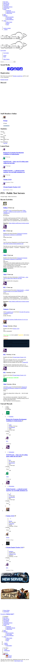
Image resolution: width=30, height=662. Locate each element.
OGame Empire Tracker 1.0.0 (11, 187)
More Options (6, 59)
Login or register (7, 28)
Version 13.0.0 (7, 179)
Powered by (7, 614)
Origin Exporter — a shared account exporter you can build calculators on (14, 171)
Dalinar (5, 207)
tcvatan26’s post (9, 311)
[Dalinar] (5, 205)
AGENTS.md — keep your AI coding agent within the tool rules (15, 278)
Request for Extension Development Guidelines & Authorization (13, 153)
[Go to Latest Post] (7, 438)
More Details (17, 660)
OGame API (25, 362)
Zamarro (6, 309)
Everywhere (3, 50)
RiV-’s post (8, 210)
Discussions (11, 486)
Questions (11, 416)
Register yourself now (18, 76)
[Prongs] (5, 323)
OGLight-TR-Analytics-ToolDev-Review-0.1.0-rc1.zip (15, 319)
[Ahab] (5, 252)
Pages (4, 56)
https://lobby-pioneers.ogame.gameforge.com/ (13, 243)
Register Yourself (4, 79)
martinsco (11, 551)
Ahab (4, 165)
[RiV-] (5, 228)
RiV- (4, 156)
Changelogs (11, 523)
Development (12, 427)
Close (21, 660)
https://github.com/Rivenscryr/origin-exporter (19, 223)
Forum (4, 55)
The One (5, 143)
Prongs (5, 120)
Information (11, 452)
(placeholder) (9, 645)
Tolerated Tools (12, 554)
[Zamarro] (5, 306)
